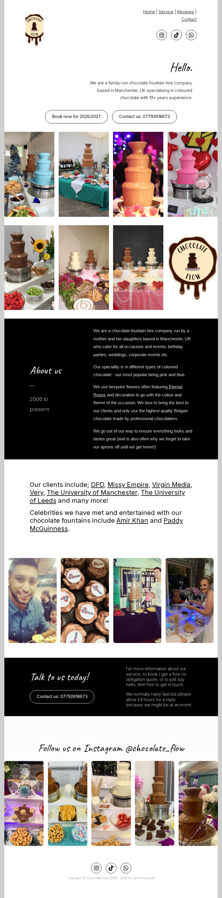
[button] (161, 35)
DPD (97, 484)
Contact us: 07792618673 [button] (144, 116)
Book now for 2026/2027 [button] (76, 116)
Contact (189, 19)
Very (36, 492)
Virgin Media (171, 484)
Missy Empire (128, 484)
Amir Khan (132, 520)
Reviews (185, 11)
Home (149, 11)
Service (166, 11)
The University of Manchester (92, 492)
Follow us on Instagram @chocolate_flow (111, 748)
